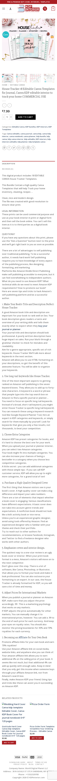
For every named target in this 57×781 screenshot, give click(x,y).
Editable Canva (17, 85)
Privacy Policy (20, 764)
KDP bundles (30, 127)
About (30, 762)
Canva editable (13, 133)
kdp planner (23, 142)
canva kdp (37, 133)
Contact (39, 764)
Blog (31, 764)
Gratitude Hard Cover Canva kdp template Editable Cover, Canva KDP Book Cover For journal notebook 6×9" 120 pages (13, 731)
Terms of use (41, 762)
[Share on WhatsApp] (4, 148)
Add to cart (25, 117)
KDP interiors (41, 139)
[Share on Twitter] (14, 148)
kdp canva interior (15, 139)
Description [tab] (8, 164)
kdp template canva (37, 142)
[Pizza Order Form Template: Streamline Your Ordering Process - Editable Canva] (42, 713)
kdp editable (29, 139)
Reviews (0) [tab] (7, 169)
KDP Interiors (42, 127)
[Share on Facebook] (9, 148)
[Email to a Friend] (19, 148)
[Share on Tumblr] (33, 148)
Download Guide (17, 762)
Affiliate (23, 637)
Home (4, 85)
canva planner (29, 136)
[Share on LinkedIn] (28, 148)
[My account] (10, 9)
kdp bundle (41, 136)
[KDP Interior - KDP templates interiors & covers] (28, 8)
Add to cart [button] (9, 743)
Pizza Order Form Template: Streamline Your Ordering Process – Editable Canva (42, 728)
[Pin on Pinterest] (23, 148)
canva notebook (16, 136)
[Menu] (3, 8)
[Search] (45, 9)
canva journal (26, 133)
